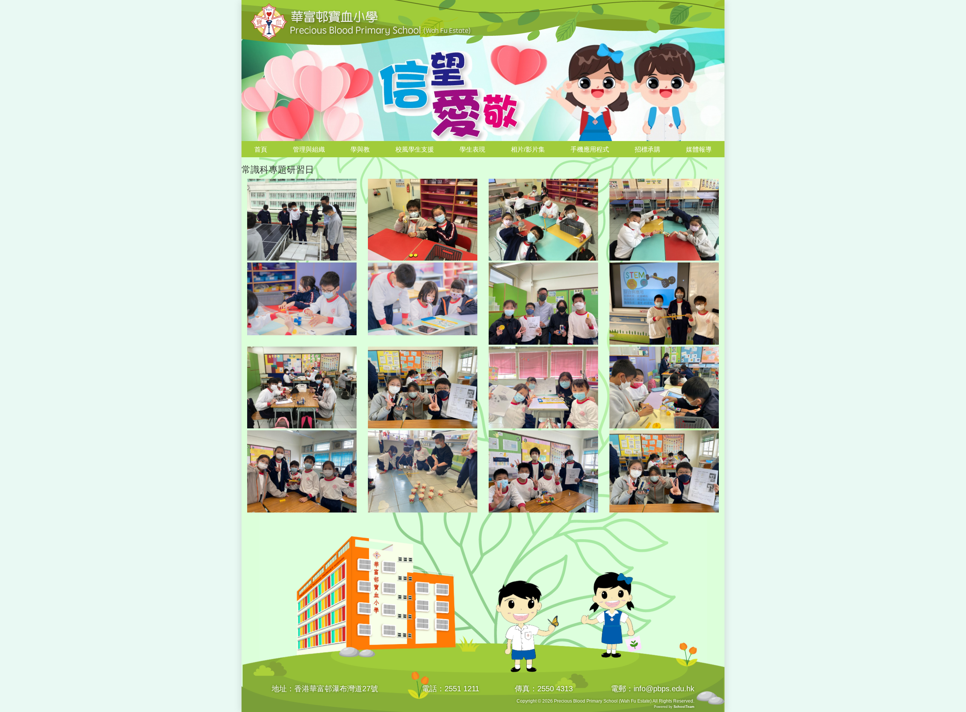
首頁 (260, 149)
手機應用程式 (590, 149)
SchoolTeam (684, 707)
